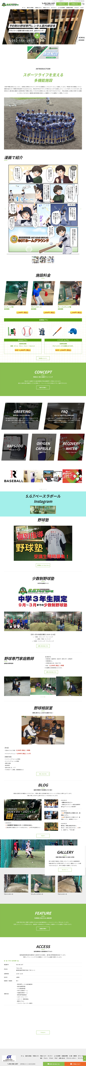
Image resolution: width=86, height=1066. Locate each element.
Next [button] (80, 208)
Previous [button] (5, 208)
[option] (43, 208)
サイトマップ (81, 1058)
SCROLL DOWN (81, 38)
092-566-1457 (23, 40)
